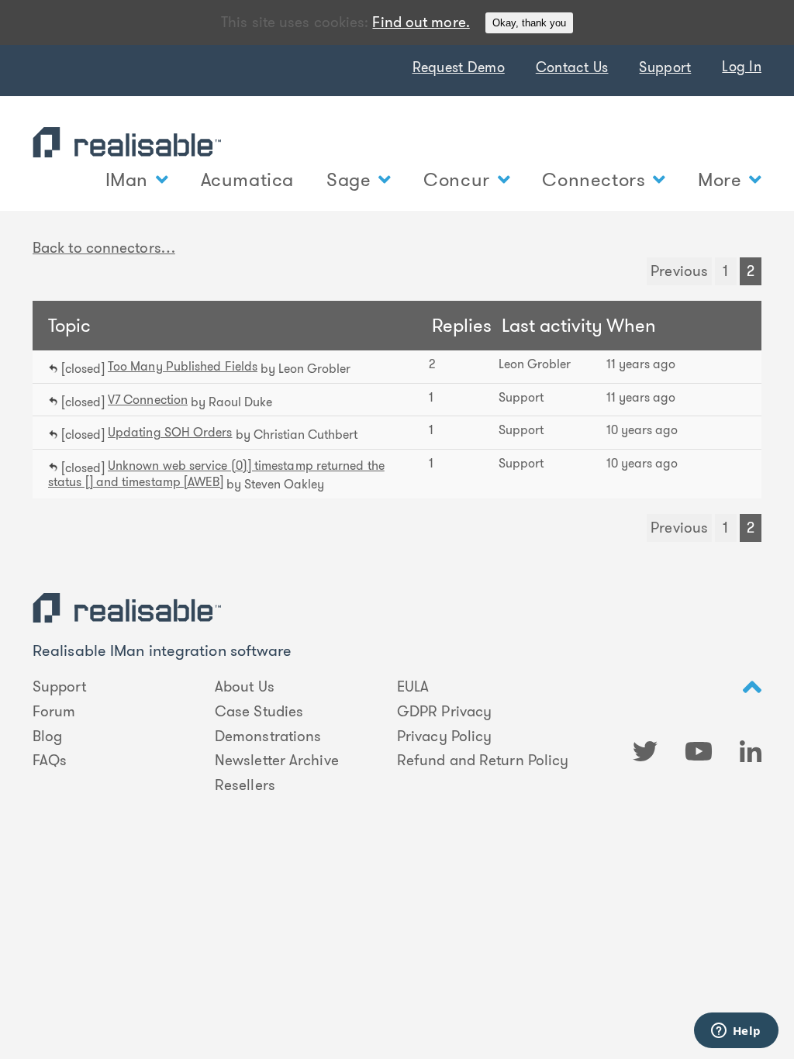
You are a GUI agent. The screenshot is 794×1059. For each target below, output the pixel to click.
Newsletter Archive (277, 760)
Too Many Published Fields (182, 366)
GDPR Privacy (444, 712)
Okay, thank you (529, 23)
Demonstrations (268, 736)
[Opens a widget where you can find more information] (735, 1031)
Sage (348, 180)
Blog (47, 736)
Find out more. (420, 22)
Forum (54, 712)
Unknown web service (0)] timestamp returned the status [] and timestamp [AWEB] (216, 474)
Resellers (245, 785)
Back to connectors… (104, 247)
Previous (679, 270)
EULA (413, 687)
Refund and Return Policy (482, 760)
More (719, 180)
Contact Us (572, 67)
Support (665, 67)
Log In (741, 67)
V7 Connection (148, 400)
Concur (456, 180)
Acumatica (247, 180)
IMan (126, 180)
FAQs (50, 760)
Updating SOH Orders (170, 432)
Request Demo (459, 67)
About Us (244, 687)
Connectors (593, 180)
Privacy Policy (444, 736)
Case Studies (259, 712)
